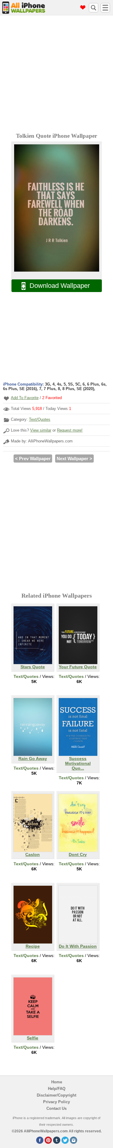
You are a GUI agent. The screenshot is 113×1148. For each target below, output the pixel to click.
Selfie (32, 1038)
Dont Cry (78, 854)
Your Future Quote (78, 666)
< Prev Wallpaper (33, 458)
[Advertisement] (56, 74)
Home (56, 1082)
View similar (40, 430)
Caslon (32, 854)
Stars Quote (32, 666)
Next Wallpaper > (74, 458)
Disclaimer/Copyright (56, 1095)
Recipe (33, 946)
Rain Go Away (32, 758)
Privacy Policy (56, 1102)
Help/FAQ (56, 1088)
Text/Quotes (39, 419)
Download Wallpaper (60, 285)
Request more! (70, 430)
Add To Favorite (25, 397)
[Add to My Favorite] (6, 398)
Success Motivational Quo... (78, 763)
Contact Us (56, 1108)
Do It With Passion (78, 946)
